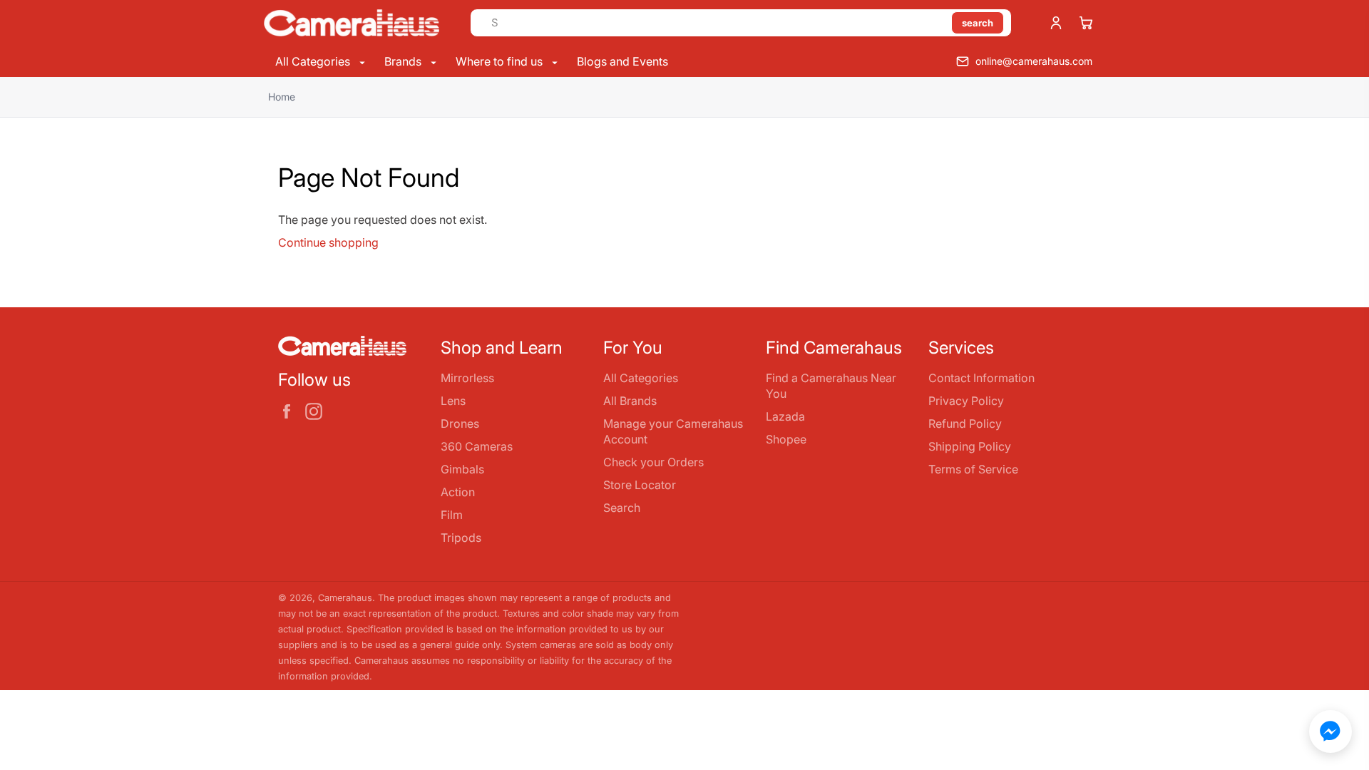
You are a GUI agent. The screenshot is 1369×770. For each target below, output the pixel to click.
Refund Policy (965, 423)
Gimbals (462, 469)
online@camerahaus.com (1033, 61)
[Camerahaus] (351, 22)
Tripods (461, 537)
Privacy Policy (966, 401)
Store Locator (639, 485)
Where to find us (500, 61)
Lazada (785, 416)
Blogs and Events (622, 61)
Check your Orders (653, 462)
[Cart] (1085, 22)
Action (458, 492)
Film (452, 515)
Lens (453, 401)
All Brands (630, 401)
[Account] (1056, 22)
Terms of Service (973, 469)
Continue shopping (328, 242)
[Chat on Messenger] (1330, 731)
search (977, 23)
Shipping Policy (969, 446)
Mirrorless (467, 378)
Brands (404, 61)
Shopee (786, 439)
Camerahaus (345, 597)
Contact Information (981, 378)
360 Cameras (477, 446)
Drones (460, 423)
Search (621, 507)
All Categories (314, 61)
